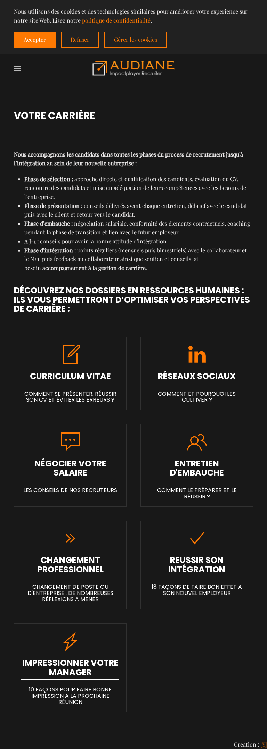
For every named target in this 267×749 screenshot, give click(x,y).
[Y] (263, 744)
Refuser (80, 39)
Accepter (35, 39)
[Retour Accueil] (134, 68)
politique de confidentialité (116, 20)
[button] (17, 68)
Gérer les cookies (135, 39)
